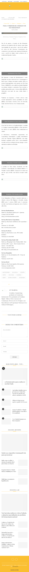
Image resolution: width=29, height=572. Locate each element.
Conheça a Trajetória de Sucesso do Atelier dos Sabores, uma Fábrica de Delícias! (8, 525)
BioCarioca (15, 272)
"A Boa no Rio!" (11, 17)
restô (4, 277)
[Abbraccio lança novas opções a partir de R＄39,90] (6, 403)
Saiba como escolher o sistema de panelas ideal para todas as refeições (8, 462)
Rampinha (18, 274)
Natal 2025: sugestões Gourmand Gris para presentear (14, 454)
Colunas (13, 23)
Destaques (19, 23)
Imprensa (10, 1)
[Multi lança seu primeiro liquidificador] (22, 481)
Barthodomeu (6, 272)
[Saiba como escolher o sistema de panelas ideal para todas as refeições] (22, 463)
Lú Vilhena (13, 290)
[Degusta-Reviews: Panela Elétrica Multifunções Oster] (22, 472)
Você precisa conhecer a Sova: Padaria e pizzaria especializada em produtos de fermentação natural (14, 515)
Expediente (16, 1)
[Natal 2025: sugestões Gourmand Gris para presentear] (14, 442)
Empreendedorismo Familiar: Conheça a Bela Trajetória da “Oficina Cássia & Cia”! (8, 545)
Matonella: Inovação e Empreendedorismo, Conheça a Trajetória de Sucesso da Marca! (8, 535)
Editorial (4, 1)
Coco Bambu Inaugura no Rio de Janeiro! (19, 420)
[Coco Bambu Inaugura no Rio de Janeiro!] (6, 421)
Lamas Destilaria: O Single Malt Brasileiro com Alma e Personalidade (19, 411)
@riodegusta (15, 566)
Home (3, 17)
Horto (4, 274)
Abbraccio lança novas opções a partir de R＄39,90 (19, 401)
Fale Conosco (23, 1)
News (24, 23)
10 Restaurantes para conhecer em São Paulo (15, 383)
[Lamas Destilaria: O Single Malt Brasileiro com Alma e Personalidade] (6, 412)
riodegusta (22, 277)
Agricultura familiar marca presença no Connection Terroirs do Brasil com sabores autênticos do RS (19, 392)
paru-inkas (11, 274)
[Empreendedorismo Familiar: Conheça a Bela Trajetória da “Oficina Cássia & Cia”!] (22, 545)
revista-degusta (12, 277)
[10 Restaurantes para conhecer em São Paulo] (14, 376)
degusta (22, 272)
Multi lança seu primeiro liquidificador (8, 480)
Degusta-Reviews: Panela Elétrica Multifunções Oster (9, 470)
